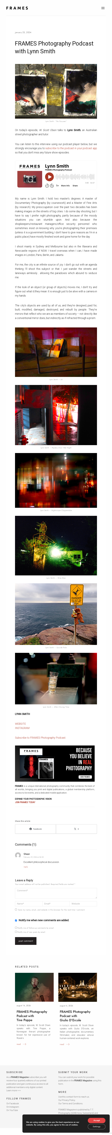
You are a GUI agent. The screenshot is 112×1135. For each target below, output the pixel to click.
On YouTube (12, 1110)
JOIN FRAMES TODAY (25, 802)
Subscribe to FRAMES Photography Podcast (40, 737)
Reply (26, 866)
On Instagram (12, 1107)
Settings (96, 1126)
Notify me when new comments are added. (44, 920)
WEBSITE (20, 723)
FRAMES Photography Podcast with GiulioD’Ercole (75, 1015)
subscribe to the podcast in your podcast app (71, 148)
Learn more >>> (13, 1090)
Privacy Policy (68, 1100)
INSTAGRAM (22, 728)
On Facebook (12, 1103)
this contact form (70, 1097)
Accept (96, 1120)
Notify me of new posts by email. (32, 932)
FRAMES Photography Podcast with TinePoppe (32, 1015)
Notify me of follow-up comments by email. (36, 928)
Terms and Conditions (72, 1103)
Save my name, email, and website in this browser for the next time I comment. (51, 909)
